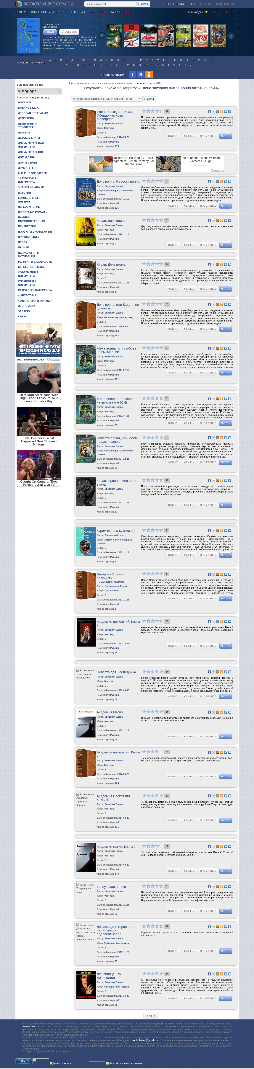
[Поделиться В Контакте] (229, 111)
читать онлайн (136, 82)
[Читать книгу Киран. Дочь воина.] (86, 289)
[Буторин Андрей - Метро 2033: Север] (114, 46)
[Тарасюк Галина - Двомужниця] (28, 52)
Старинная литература (35, 290)
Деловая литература (33, 113)
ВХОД (192, 4)
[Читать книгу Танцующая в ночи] (86, 892)
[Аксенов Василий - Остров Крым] (131, 46)
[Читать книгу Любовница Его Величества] (86, 998)
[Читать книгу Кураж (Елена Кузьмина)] (86, 555)
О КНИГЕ (173, 136)
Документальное (31, 152)
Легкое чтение (29, 206)
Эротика (24, 311)
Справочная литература (27, 283)
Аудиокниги (97, 12)
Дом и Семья (27, 162)
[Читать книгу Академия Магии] (86, 736)
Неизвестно (27, 226)
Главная (21, 12)
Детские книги (29, 137)
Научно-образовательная (31, 219)
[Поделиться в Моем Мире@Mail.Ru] (217, 111)
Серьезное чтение (31, 266)
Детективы (26, 118)
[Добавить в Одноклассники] (221, 111)
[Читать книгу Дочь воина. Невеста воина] (86, 206)
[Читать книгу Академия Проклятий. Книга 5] (86, 805)
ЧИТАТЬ (50, 31)
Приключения (28, 236)
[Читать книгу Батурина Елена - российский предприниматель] (86, 598)
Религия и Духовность (35, 261)
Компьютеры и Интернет (29, 199)
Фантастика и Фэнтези (35, 300)
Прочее (23, 247)
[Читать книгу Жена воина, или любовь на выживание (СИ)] (86, 423)
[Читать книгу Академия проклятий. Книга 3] (86, 646)
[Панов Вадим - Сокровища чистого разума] (218, 46)
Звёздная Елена (114, 123)
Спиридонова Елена (116, 586)
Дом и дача (26, 157)
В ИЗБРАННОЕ (69, 31)
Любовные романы (32, 212)
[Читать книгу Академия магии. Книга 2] (86, 871)
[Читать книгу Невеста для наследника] (86, 677)
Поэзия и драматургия (35, 231)
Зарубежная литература (27, 180)
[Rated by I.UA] (41, 1063)
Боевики (24, 102)
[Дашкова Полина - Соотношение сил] (149, 46)
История (24, 192)
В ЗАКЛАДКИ (196, 12)
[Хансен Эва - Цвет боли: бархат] (200, 46)
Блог (126, 12)
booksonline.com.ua (33, 1026)
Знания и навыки (31, 187)
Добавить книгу (223, 12)
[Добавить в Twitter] (225, 111)
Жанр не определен (32, 173)
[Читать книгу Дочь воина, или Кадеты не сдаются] (86, 329)
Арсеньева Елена (114, 535)
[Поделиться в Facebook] (209, 111)
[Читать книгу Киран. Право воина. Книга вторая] (86, 505)
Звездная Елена (114, 186)
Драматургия (27, 167)
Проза (22, 242)
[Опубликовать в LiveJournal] (213, 111)
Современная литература (28, 274)
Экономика (26, 305)
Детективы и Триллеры (27, 125)
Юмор (22, 316)
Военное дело (28, 107)
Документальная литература (31, 145)
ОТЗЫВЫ (189, 136)
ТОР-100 (70, 12)
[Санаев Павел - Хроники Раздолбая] (183, 46)
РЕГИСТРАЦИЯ (176, 4)
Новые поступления (46, 12)
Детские (24, 132)
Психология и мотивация (28, 254)
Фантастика (27, 295)
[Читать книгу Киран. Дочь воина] (86, 245)
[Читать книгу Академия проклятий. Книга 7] (86, 776)
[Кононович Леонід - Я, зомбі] (166, 46)
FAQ (82, 12)
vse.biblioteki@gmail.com (145, 1040)
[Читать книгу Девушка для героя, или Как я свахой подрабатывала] (86, 939)
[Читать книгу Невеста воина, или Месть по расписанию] (86, 462)
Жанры (115, 12)
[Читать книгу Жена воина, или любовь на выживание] (86, 372)
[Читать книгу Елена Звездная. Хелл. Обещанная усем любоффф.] (86, 136)
